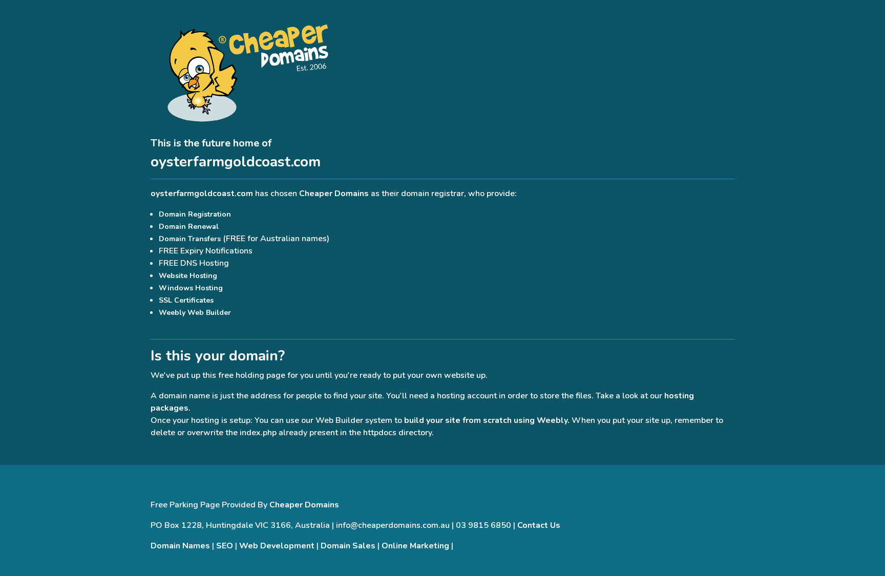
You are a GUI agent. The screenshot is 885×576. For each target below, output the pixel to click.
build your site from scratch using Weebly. (487, 420)
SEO (224, 545)
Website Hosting (188, 276)
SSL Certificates (186, 300)
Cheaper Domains (334, 193)
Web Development (276, 545)
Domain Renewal (189, 226)
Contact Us (538, 525)
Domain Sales (348, 545)
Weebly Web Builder (195, 312)
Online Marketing (415, 545)
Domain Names (180, 545)
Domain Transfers (190, 239)
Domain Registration (195, 214)
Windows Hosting (191, 288)
